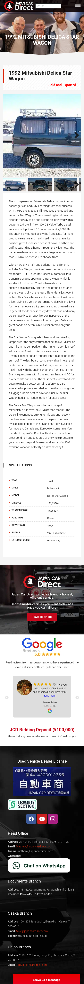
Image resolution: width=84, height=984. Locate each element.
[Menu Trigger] (78, 6)
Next (75, 135)
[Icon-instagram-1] (53, 819)
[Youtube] (42, 819)
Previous (9, 135)
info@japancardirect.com (31, 964)
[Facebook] (31, 819)
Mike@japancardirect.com (32, 931)
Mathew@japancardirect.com (34, 846)
